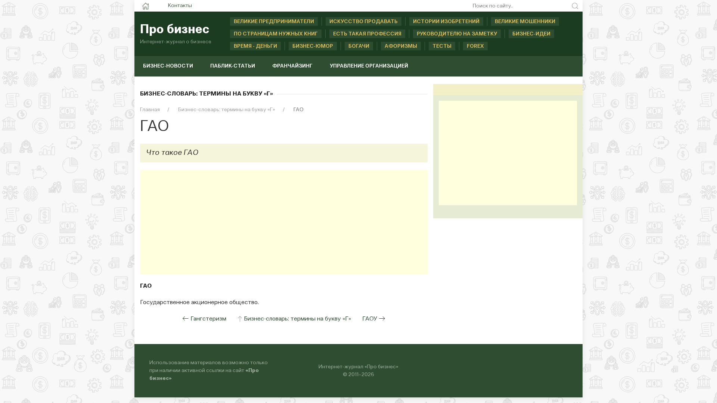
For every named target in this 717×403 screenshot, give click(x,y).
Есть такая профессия (367, 34)
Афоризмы (401, 46)
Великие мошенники (525, 21)
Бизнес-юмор (312, 46)
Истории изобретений (446, 21)
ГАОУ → (373, 319)
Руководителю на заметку (457, 34)
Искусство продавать (363, 21)
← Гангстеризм (204, 319)
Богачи (358, 46)
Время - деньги (255, 46)
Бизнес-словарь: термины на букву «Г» (297, 319)
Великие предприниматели (274, 21)
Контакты (180, 5)
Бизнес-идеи (531, 34)
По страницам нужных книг (276, 34)
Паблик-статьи (232, 66)
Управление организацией (369, 66)
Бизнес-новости (168, 66)
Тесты (441, 46)
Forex (475, 46)
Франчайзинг (292, 66)
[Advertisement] (284, 222)
